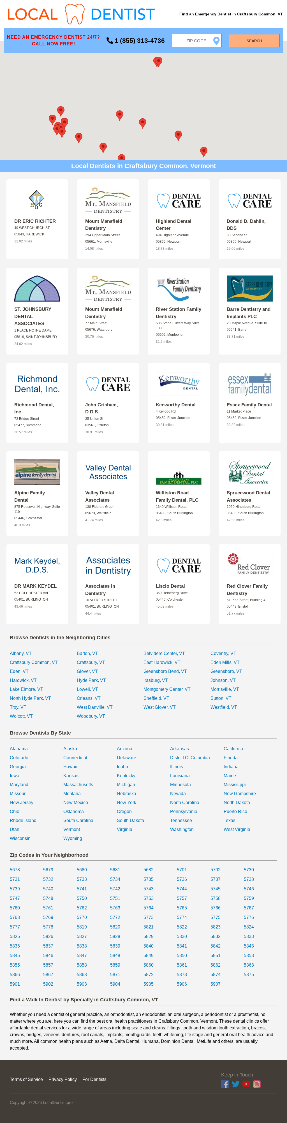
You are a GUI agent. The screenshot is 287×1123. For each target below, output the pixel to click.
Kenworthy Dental (176, 404)
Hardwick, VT (23, 680)
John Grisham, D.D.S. (101, 408)
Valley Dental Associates (99, 496)
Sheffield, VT (156, 698)
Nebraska (126, 793)
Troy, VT (18, 707)
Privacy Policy (62, 1079)
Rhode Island (23, 820)
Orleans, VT (89, 698)
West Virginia (237, 829)
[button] (143, 123)
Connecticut (75, 757)
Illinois (176, 766)
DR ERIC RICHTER (35, 221)
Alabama (19, 748)
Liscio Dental (170, 586)
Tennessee (181, 820)
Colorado (19, 757)
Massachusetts (78, 784)
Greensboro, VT (226, 671)
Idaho (122, 766)
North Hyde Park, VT (30, 698)
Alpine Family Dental (29, 496)
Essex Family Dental (249, 404)
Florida (231, 757)
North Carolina (184, 802)
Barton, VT (87, 653)
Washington (182, 829)
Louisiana (180, 775)
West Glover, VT (160, 707)
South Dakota (130, 820)
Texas (229, 820)
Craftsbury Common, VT (34, 662)
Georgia (18, 766)
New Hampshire (240, 793)
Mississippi (235, 784)
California (233, 748)
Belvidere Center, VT (164, 653)
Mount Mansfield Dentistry (103, 225)
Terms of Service (26, 1079)
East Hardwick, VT (162, 662)
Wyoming (72, 838)
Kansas (70, 775)
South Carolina (78, 820)
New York (126, 802)
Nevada (178, 793)
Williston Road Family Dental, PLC (177, 496)
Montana (72, 793)
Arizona (124, 748)
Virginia (124, 829)
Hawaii (70, 766)
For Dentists (94, 1079)
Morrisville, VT (224, 689)
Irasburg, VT (156, 680)
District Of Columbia (190, 757)
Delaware (126, 757)
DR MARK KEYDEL (35, 586)
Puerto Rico (235, 811)
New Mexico (75, 802)
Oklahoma (73, 811)
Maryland (19, 784)
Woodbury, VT (91, 716)
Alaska (70, 748)
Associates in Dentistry (100, 590)
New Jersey (21, 802)
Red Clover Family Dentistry (247, 590)
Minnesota (180, 784)
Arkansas (179, 748)
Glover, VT (87, 671)
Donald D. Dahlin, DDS (246, 225)
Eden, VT (19, 671)
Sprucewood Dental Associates (248, 496)
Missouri (18, 793)
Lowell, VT (87, 689)
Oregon (124, 811)
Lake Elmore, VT (26, 689)
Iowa (14, 775)
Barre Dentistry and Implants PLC (248, 313)
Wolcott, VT (21, 716)
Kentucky (126, 775)
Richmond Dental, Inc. (34, 408)
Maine (230, 775)
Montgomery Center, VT (167, 689)
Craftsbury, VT (91, 662)
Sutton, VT (221, 698)
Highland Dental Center (173, 225)
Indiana (231, 766)
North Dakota (237, 802)
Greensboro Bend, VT (165, 671)
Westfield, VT (223, 707)
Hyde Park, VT (91, 680)
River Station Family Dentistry (178, 313)
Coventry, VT (223, 653)
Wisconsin (20, 838)
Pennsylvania (183, 811)
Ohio (14, 811)
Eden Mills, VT (225, 662)
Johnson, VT (223, 680)
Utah (14, 829)
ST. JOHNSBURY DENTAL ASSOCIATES (32, 316)
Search (254, 41)
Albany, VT (21, 653)
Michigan (126, 784)
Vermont (71, 829)
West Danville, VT (95, 707)
